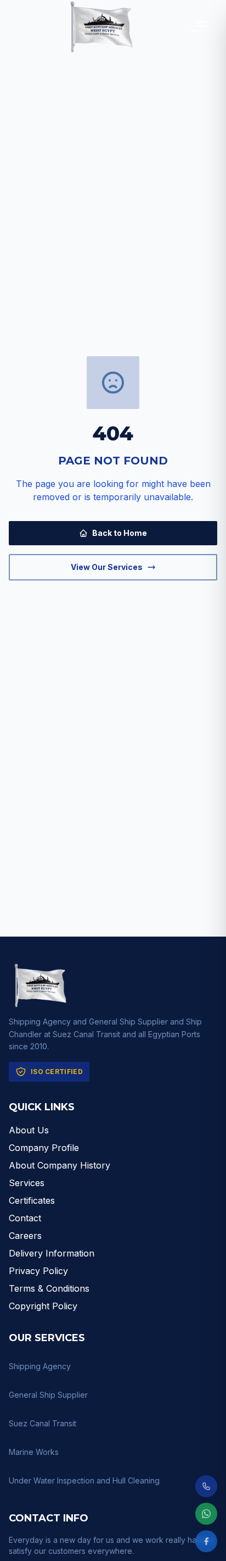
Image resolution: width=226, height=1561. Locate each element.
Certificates (32, 1200)
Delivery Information (51, 1253)
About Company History (59, 1165)
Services (26, 1182)
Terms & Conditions (49, 1288)
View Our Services (107, 567)
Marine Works (34, 1452)
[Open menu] (202, 26)
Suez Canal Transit (42, 1423)
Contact (25, 1218)
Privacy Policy (38, 1270)
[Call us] (206, 1486)
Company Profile (44, 1147)
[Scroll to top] (206, 1469)
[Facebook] (206, 1541)
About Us (29, 1130)
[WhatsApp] (206, 1514)
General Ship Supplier (48, 1394)
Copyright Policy (43, 1305)
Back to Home (119, 533)
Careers (25, 1235)
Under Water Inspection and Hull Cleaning (84, 1480)
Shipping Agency (40, 1366)
